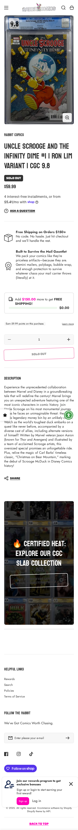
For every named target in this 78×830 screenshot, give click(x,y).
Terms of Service (14, 696)
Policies (9, 690)
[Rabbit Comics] (39, 7)
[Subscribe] (68, 738)
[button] (37, 478)
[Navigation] (6, 8)
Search (8, 685)
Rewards (9, 679)
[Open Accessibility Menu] (68, 415)
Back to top (39, 824)
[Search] (63, 8)
